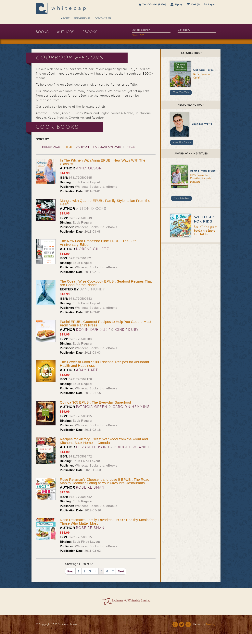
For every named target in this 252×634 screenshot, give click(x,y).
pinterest (175, 624)
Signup (178, 4)
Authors (65, 32)
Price (130, 146)
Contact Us (103, 18)
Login (211, 4)
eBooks (89, 32)
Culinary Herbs (203, 69)
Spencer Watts (202, 123)
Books (42, 32)
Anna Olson (89, 168)
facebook (188, 624)
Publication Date (107, 146)
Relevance (51, 146)
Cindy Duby (127, 329)
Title (68, 146)
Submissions (82, 18)
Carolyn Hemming (131, 407)
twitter (181, 624)
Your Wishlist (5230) (154, 4)
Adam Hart (87, 370)
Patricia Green (91, 407)
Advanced (138, 35)
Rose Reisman (90, 487)
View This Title (181, 92)
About (65, 18)
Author (82, 146)
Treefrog (211, 624)
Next (121, 571)
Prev (70, 571)
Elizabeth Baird (92, 447)
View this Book (181, 198)
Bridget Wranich (132, 447)
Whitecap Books (67, 624)
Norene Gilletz (92, 249)
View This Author (181, 142)
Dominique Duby (93, 329)
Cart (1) (195, 4)
